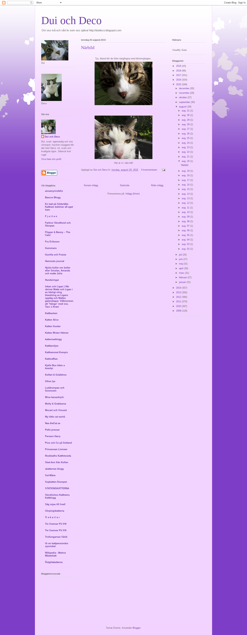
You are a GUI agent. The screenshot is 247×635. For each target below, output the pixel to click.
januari (183, 282)
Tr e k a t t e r (52, 517)
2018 (179, 70)
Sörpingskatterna (54, 510)
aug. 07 (186, 226)
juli (181, 254)
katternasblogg (53, 339)
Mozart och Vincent (56, 410)
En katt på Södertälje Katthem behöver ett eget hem (59, 207)
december (184, 88)
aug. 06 (186, 230)
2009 (179, 310)
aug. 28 (186, 124)
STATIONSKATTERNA (57, 488)
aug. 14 (186, 193)
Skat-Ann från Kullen (56, 462)
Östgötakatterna (54, 562)
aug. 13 (186, 198)
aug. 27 (186, 129)
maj (181, 263)
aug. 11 (186, 207)
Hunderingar (52, 280)
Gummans (51, 248)
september (185, 102)
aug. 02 (186, 248)
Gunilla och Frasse (55, 254)
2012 (179, 297)
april (181, 268)
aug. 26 (186, 133)
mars (182, 273)
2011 (179, 301)
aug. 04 (186, 239)
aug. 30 (186, 115)
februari (183, 277)
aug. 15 (186, 189)
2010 (179, 306)
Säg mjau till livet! (55, 504)
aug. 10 (186, 212)
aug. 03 (186, 244)
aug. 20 (186, 161)
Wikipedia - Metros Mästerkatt (55, 554)
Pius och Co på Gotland (58, 442)
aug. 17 (186, 180)
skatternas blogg (54, 468)
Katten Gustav (53, 326)
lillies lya (50, 381)
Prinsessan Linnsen (56, 449)
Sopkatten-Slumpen (56, 482)
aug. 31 (186, 110)
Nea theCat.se (52, 423)
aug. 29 (186, 119)
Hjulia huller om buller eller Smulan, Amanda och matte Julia (57, 270)
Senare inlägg (91, 185)
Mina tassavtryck (54, 397)
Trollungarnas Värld (56, 536)
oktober (183, 97)
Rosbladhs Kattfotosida (58, 455)
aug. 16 (186, 184)
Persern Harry (52, 436)
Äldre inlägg (157, 185)
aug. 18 (186, 175)
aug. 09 (186, 216)
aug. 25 (186, 138)
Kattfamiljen (51, 345)
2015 (179, 84)
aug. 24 (186, 142)
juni (181, 259)
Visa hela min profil (51, 159)
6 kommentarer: (149, 169)
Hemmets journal (54, 261)
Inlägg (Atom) (132, 193)
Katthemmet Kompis (56, 352)
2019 (179, 66)
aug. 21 (186, 156)
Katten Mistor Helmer (57, 332)
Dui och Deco (71, 20)
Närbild (87, 47)
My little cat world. (55, 416)
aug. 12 (186, 203)
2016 (179, 79)
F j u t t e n (51, 216)
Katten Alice (51, 319)
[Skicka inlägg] (163, 169)
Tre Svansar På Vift (55, 523)
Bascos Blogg (53, 197)
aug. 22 (186, 152)
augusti (183, 106)
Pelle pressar (52, 429)
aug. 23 (186, 147)
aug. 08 (186, 221)
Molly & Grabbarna (55, 403)
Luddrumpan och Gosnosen (54, 389)
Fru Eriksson (52, 241)
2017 (179, 75)
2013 (179, 292)
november (184, 93)
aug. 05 (186, 235)
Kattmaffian (51, 358)
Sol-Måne (50, 475)
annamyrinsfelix (54, 191)
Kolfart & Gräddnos (56, 374)
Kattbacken (51, 313)
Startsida (124, 185)
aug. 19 (186, 171)
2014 (179, 287)
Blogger (136, 627)
